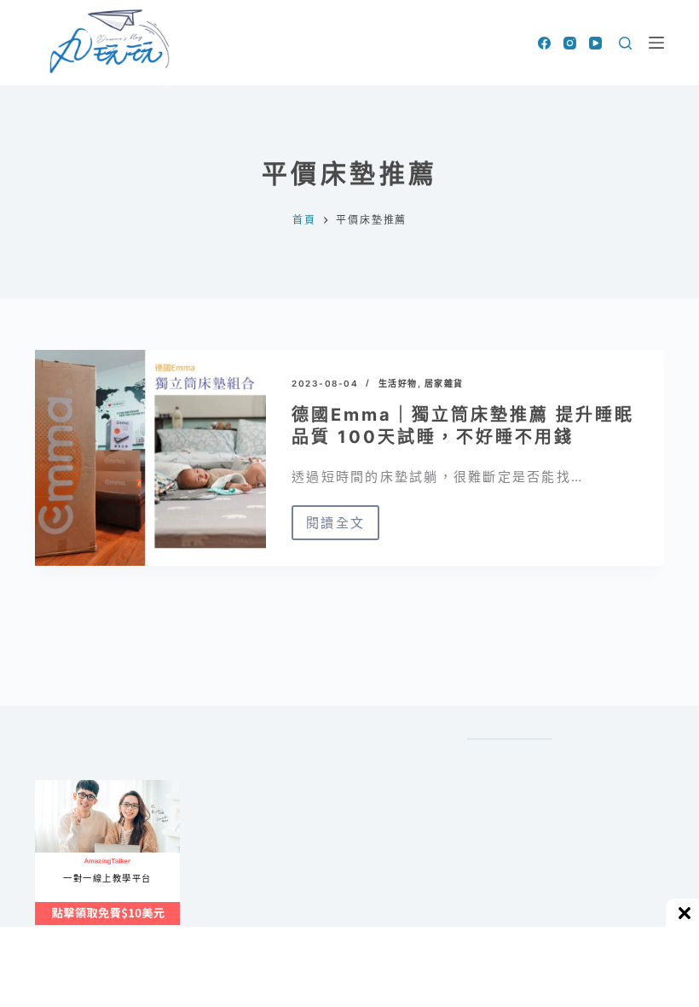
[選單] (656, 42)
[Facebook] (544, 43)
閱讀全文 (342, 527)
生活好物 (398, 383)
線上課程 (51, 787)
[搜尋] (625, 43)
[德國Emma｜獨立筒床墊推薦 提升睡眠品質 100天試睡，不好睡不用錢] (150, 458)
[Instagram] (569, 43)
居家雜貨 (444, 383)
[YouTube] (595, 43)
